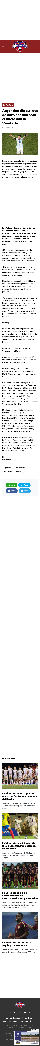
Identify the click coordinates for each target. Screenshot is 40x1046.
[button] (3, 46)
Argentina (7, 468)
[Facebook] (15, 1012)
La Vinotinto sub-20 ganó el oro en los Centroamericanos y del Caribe (19, 796)
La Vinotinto (8, 105)
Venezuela (8, 472)
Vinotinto (19, 472)
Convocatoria (20, 468)
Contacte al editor (10, 1021)
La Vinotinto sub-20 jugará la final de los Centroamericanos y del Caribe (19, 846)
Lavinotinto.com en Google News (19, 1018)
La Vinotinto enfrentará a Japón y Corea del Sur (16, 944)
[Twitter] (10, 1012)
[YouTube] (25, 1012)
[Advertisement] (20, 20)
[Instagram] (20, 1012)
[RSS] (29, 1012)
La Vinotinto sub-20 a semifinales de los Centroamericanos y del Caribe (20, 896)
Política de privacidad (28, 1021)
